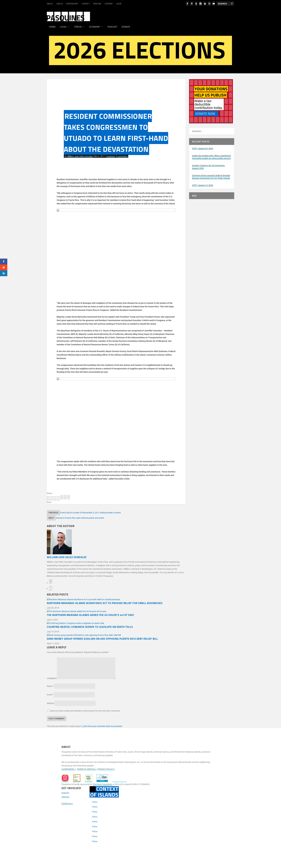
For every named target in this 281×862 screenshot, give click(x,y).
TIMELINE (97, 3)
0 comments (121, 156)
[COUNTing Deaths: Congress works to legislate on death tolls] (116, 623)
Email (50, 694)
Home (52, 27)
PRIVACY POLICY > (106, 769)
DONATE (65, 793)
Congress (110, 156)
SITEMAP (109, 3)
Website (50, 703)
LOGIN (118, 3)
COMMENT (52, 678)
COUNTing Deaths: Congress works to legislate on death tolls (90, 627)
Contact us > (67, 803)
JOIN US (59, 3)
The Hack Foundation (102, 784)
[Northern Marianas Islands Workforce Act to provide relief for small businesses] (116, 599)
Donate (126, 27)
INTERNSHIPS (72, 3)
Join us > (65, 796)
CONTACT (86, 3)
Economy (94, 27)
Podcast (112, 27)
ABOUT (50, 3)
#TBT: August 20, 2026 (202, 148)
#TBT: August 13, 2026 (202, 185)
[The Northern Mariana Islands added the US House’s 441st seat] (116, 611)
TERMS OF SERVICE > (86, 769)
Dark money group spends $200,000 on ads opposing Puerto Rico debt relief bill (102, 639)
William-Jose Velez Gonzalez (80, 156)
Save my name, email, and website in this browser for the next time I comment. (85, 711)
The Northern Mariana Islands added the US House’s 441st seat (90, 615)
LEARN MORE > (68, 769)
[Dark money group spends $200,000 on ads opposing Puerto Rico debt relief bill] (116, 635)
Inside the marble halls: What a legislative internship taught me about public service (211, 156)
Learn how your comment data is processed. (102, 726)
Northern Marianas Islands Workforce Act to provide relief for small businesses (104, 603)
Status (78, 27)
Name (50, 686)
